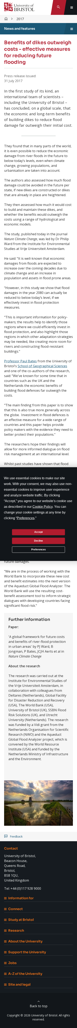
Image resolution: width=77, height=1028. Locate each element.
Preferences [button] (25, 518)
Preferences (38, 549)
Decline (38, 540)
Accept (38, 532)
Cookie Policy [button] (42, 506)
